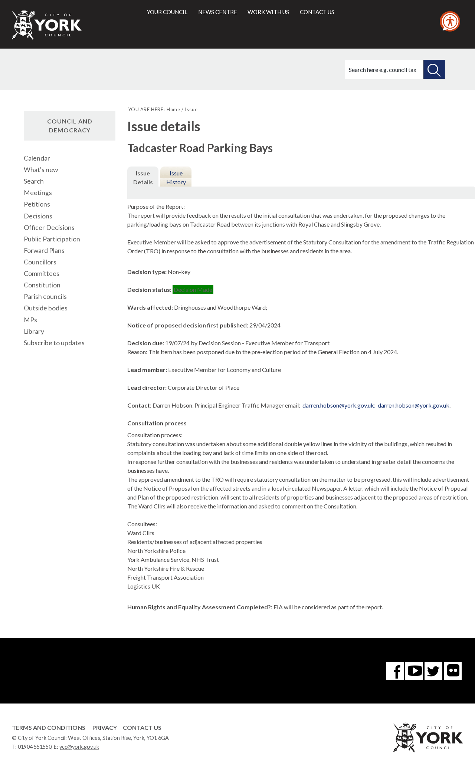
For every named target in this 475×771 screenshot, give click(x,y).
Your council (167, 12)
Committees (41, 273)
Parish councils (45, 296)
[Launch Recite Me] (450, 21)
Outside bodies (46, 308)
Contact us (317, 12)
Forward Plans (44, 250)
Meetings (38, 193)
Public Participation (52, 239)
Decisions (38, 216)
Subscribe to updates (54, 343)
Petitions (37, 204)
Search (34, 181)
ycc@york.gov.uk (79, 747)
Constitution (42, 285)
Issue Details (143, 177)
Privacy (104, 727)
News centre (217, 12)
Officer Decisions (49, 227)
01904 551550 (35, 747)
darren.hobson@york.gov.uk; (339, 405)
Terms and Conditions (48, 727)
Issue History (176, 177)
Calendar (37, 158)
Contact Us (142, 727)
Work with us (268, 12)
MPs (30, 320)
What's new (41, 170)
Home (173, 109)
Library (34, 331)
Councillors (40, 262)
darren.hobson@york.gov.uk (413, 405)
